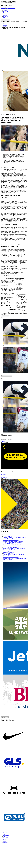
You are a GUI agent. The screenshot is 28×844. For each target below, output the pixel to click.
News (4, 26)
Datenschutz (6, 835)
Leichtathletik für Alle (8, 14)
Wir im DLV (6, 16)
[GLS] (14, 776)
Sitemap (5, 836)
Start (4, 23)
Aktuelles (5, 10)
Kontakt (5, 832)
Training (5, 15)
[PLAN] (14, 830)
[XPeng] (14, 803)
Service (4, 17)
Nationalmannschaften (8, 12)
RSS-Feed (5, 837)
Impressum (5, 834)
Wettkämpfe (5, 11)
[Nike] (14, 748)
